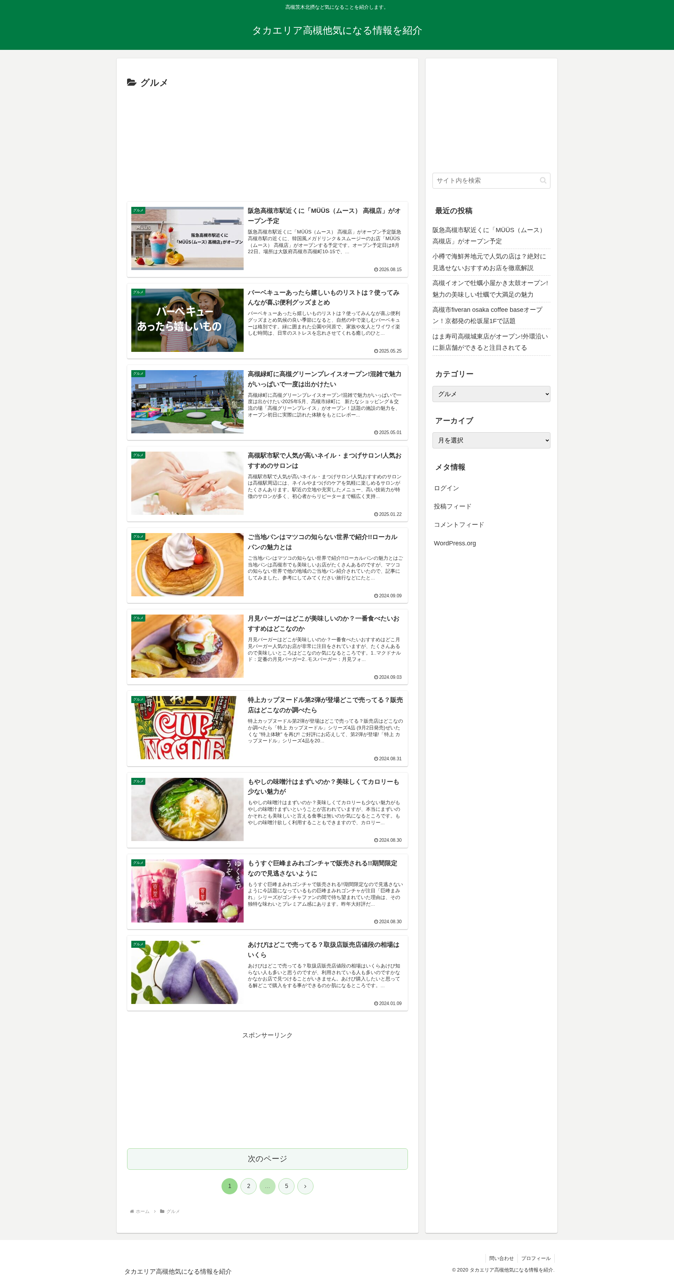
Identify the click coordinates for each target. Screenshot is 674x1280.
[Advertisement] (267, 143)
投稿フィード (453, 506)
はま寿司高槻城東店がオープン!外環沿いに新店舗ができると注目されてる (490, 342)
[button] (543, 180)
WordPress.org (455, 542)
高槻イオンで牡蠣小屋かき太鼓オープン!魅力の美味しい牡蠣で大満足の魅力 (490, 289)
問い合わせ (501, 1258)
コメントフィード (459, 524)
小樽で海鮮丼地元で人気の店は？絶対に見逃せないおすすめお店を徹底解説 (489, 262)
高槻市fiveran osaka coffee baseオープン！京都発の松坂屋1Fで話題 (487, 315)
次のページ (268, 1158)
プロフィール (536, 1258)
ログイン (446, 487)
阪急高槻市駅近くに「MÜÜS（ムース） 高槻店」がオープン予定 (489, 236)
